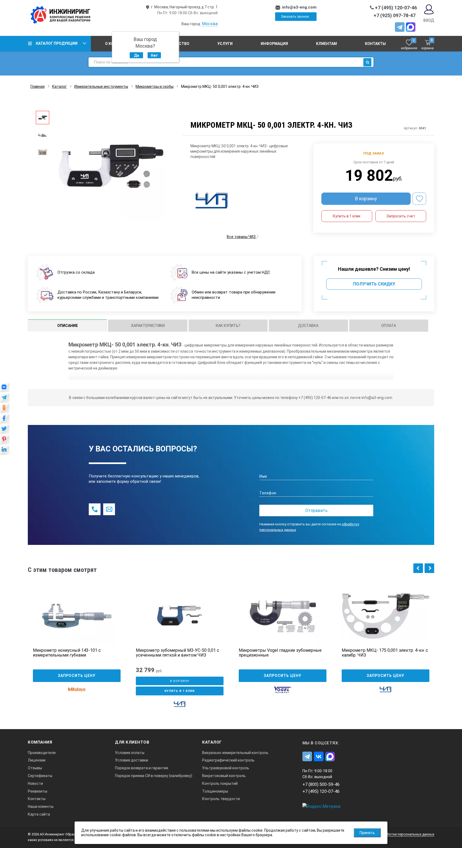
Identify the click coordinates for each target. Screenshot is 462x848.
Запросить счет (400, 216)
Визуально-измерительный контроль (235, 753)
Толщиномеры (215, 791)
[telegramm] (400, 27)
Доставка (308, 325)
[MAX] (410, 27)
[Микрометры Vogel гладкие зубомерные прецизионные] (282, 616)
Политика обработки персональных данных (398, 834)
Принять (367, 833)
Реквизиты (37, 791)
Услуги (225, 44)
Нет (154, 55)
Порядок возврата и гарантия (141, 768)
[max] (330, 756)
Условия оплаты (129, 753)
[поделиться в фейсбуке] (4, 419)
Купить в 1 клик (346, 216)
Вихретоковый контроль (224, 776)
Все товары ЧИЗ (241, 237)
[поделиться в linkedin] (4, 451)
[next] (429, 568)
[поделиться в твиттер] (4, 430)
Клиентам (326, 44)
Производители (42, 753)
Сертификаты (40, 776)
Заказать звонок (295, 16)
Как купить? (228, 325)
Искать (367, 62)
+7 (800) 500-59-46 (321, 784)
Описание (67, 325)
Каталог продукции (57, 43)
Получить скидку (374, 284)
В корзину (366, 198)
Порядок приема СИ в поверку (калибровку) (153, 776)
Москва (210, 23)
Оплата (388, 325)
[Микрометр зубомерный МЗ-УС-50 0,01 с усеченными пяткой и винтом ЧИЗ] (180, 616)
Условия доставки (131, 760)
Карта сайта (39, 814)
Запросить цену (76, 675)
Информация (274, 44)
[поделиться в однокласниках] (4, 409)
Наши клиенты (40, 806)
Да (136, 55)
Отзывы (35, 768)
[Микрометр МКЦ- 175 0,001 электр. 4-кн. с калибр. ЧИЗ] (385, 616)
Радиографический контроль (228, 760)
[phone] (95, 509)
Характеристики (148, 325)
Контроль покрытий (220, 783)
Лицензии (36, 760)
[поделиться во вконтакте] (4, 388)
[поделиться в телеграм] (4, 398)
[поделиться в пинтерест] (4, 440)
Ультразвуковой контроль (225, 768)
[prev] (418, 568)
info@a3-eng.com (299, 7)
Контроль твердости (221, 799)
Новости (35, 783)
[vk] (319, 756)
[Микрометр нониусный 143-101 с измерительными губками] (77, 616)
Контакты (375, 44)
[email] (109, 509)
